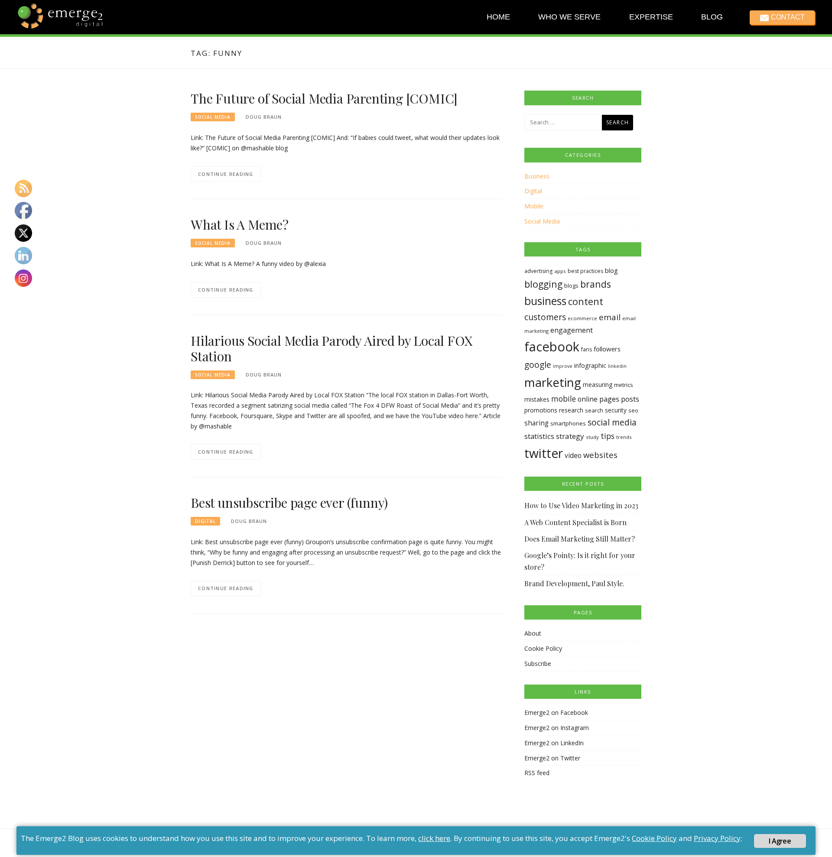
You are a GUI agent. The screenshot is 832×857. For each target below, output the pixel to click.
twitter (543, 453)
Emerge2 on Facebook (556, 712)
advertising (538, 271)
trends (624, 437)
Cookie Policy (543, 648)
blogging (543, 284)
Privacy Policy (717, 838)
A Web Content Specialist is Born (575, 522)
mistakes (536, 399)
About (532, 633)
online (588, 399)
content (585, 301)
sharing (536, 423)
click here (434, 838)
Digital (205, 521)
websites (600, 454)
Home (498, 17)
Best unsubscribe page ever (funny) (289, 502)
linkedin (617, 366)
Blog (712, 17)
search (594, 410)
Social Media (213, 117)
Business (536, 176)
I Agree (779, 841)
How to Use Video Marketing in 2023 (581, 505)
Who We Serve (569, 17)
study (592, 437)
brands (595, 284)
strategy (570, 436)
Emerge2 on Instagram (556, 728)
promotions (540, 410)
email (610, 317)
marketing (552, 382)
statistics (539, 436)
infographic (590, 365)
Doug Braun (264, 117)
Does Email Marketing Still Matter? (579, 538)
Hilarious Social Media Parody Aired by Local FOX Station (331, 348)
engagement (571, 330)
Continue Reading (226, 174)
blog (611, 270)
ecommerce (582, 318)
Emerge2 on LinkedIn (554, 743)
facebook (551, 346)
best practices (585, 271)
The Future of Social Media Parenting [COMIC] (324, 98)
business (545, 301)
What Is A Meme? (240, 224)
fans (586, 349)
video (573, 455)
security (616, 410)
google (537, 364)
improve (562, 366)
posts (630, 399)
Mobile (533, 206)
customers (545, 317)
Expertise (651, 17)
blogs (571, 285)
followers (607, 348)
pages (609, 399)
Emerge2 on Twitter (552, 758)
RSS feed (536, 773)
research (571, 410)
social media (612, 422)
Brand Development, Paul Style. (574, 583)
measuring (597, 384)
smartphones (568, 423)
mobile (563, 398)
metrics (623, 385)
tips (607, 436)
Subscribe (537, 663)
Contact (787, 17)
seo (633, 410)
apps (560, 271)
